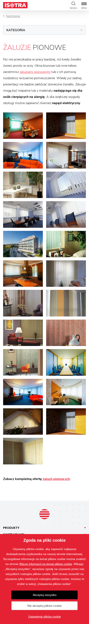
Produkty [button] (11, 528)
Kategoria (15, 30)
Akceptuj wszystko (45, 595)
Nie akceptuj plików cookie (44, 605)
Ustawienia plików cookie (44, 616)
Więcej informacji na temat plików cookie (45, 564)
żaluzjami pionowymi (35, 72)
